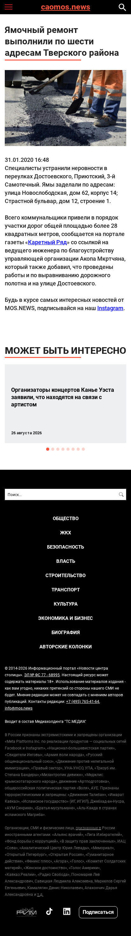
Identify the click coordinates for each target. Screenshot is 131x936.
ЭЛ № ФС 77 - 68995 (42, 674)
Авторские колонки (65, 646)
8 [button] (83, 449)
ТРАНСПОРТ (66, 589)
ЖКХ (65, 532)
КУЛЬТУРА (66, 604)
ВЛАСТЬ (65, 561)
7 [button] (78, 449)
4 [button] (63, 449)
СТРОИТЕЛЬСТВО (65, 575)
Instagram (110, 308)
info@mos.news (18, 707)
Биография (66, 632)
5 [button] (68, 449)
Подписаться (98, 911)
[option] (65, 403)
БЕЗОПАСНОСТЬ (65, 546)
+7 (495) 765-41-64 (82, 701)
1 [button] (47, 449)
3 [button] (57, 449)
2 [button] (52, 449)
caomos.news (65, 7)
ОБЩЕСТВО (66, 518)
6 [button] (73, 449)
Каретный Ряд (47, 242)
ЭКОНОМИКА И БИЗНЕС (65, 618)
